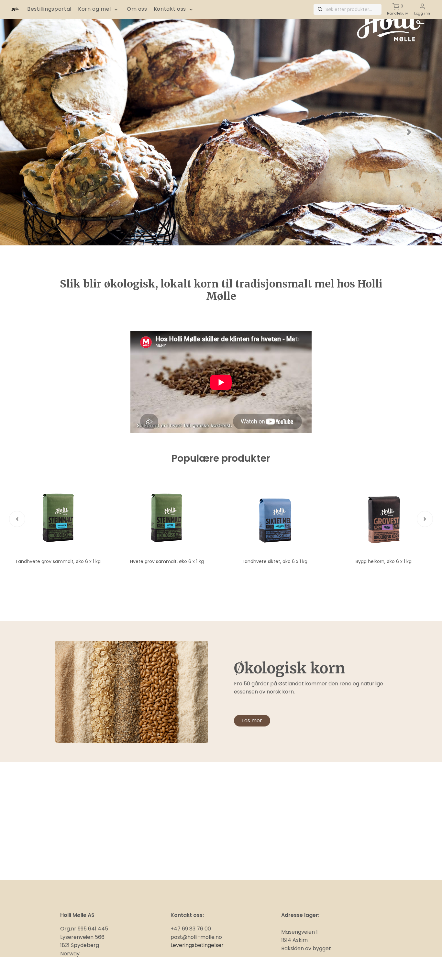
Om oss (137, 9)
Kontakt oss (170, 9)
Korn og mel (94, 9)
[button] (33, 132)
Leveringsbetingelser (197, 945)
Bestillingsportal (49, 9)
